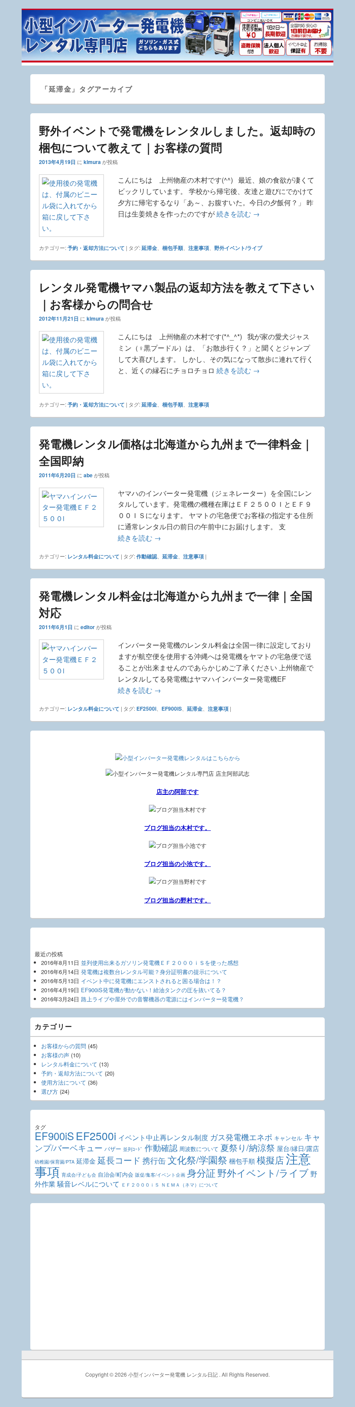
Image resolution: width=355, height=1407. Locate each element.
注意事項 (198, 248)
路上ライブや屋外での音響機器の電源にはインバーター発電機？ (162, 999)
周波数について (199, 1149)
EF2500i (146, 708)
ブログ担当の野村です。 (177, 899)
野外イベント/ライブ (238, 248)
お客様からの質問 (63, 1046)
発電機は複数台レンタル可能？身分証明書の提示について (154, 972)
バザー (112, 1149)
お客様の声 (55, 1055)
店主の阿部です (177, 791)
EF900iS (171, 708)
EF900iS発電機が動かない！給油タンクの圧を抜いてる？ (153, 990)
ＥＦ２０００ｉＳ (140, 1184)
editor (88, 627)
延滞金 (149, 248)
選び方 (49, 1091)
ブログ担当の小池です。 (177, 863)
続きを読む (238, 214)
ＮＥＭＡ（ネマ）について (189, 1184)
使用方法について (63, 1082)
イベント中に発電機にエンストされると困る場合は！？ (151, 981)
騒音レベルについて (88, 1183)
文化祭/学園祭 (197, 1159)
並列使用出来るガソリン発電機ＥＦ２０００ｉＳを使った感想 (160, 962)
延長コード (119, 1160)
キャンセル (288, 1138)
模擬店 (270, 1159)
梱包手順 (172, 248)
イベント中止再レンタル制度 (163, 1137)
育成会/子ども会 (78, 1174)
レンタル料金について (93, 556)
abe (88, 475)
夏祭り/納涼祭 (247, 1147)
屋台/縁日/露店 (298, 1148)
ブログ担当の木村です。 (177, 827)
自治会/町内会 (115, 1174)
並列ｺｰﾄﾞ (133, 1149)
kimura (92, 162)
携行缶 (154, 1160)
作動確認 (146, 556)
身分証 (201, 1172)
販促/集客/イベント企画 (160, 1174)
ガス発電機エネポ (241, 1137)
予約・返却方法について (96, 248)
